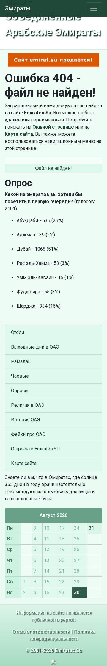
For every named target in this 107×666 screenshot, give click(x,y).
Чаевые (20, 376)
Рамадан (21, 361)
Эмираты (18, 8)
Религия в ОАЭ (27, 405)
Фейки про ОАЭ (28, 434)
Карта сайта (24, 463)
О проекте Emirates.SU (35, 449)
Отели (17, 332)
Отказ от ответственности (41, 631)
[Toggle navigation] (94, 8)
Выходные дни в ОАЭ (35, 347)
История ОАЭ (25, 420)
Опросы (20, 390)
